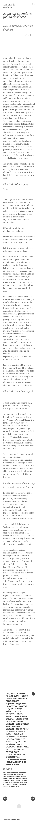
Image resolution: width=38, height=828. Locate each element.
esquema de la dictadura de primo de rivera (17, 731)
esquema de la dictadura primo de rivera (16, 739)
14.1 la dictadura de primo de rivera (15, 773)
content (23, 706)
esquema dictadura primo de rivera (14, 713)
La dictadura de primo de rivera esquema (17, 721)
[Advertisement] (14, 45)
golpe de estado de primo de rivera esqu (17, 746)
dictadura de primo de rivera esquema (17, 726)
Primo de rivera (21, 782)
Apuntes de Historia (9, 6)
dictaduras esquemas (16, 759)
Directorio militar (9, 776)
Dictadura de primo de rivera (13, 774)
